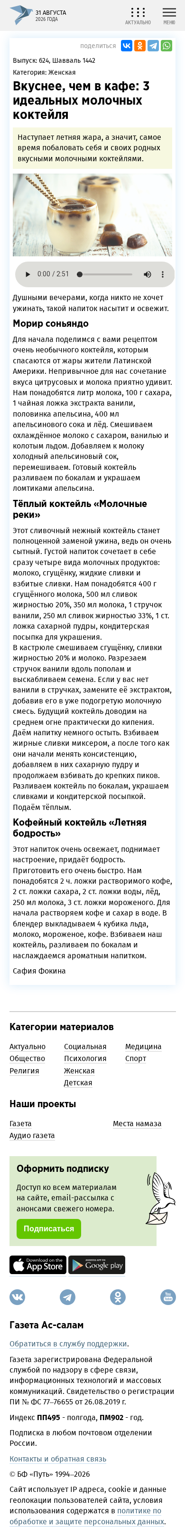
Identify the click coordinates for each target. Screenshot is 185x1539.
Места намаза (137, 1123)
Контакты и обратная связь (57, 1458)
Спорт (135, 1058)
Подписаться (49, 1229)
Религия (24, 1070)
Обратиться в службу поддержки (68, 1343)
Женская (62, 72)
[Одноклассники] (140, 45)
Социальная (85, 1046)
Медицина (143, 1046)
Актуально (27, 1046)
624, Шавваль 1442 (67, 61)
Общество (27, 1058)
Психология (85, 1058)
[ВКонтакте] (126, 45)
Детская (78, 1082)
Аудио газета (32, 1135)
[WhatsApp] (166, 45)
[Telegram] (153, 45)
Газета (20, 1123)
